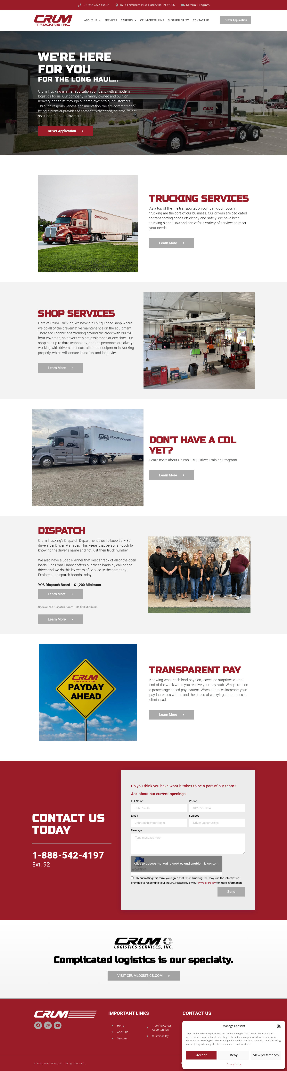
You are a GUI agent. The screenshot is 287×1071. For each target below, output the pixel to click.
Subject (194, 815)
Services (111, 20)
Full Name (137, 801)
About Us (90, 20)
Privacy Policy (233, 1064)
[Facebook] (38, 1025)
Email (134, 815)
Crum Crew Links (152, 20)
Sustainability (178, 20)
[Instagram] (48, 1025)
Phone (193, 801)
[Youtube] (58, 1025)
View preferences (266, 1055)
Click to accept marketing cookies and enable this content (176, 864)
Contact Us (201, 20)
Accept (201, 1055)
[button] (279, 1026)
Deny (234, 1055)
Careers (127, 20)
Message (136, 830)
